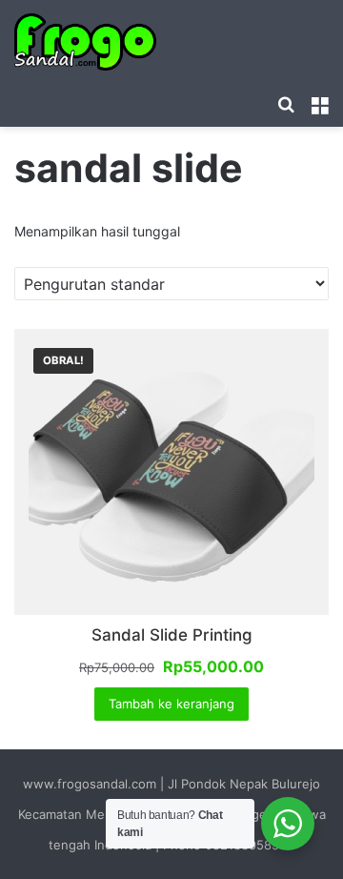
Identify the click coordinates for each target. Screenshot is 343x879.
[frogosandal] (85, 42)
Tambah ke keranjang (171, 703)
